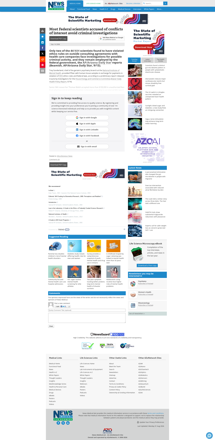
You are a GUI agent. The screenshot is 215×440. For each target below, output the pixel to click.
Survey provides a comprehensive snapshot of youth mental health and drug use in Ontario (96, 258)
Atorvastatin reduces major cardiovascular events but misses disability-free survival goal (155, 82)
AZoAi (140, 393)
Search (111, 369)
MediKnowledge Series (57, 384)
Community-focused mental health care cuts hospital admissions (57, 281)
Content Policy (114, 390)
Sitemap (112, 375)
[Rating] (42, 36)
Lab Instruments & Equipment (91, 369)
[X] (42, 53)
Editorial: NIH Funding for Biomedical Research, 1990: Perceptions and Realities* (75, 196)
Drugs (51, 393)
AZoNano (141, 366)
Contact (112, 381)
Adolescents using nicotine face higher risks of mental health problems (114, 282)
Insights (52, 381)
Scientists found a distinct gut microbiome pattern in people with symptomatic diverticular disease (155, 68)
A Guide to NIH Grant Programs (59, 220)
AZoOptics (142, 372)
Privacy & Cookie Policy (117, 387)
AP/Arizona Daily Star (97, 62)
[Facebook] (42, 48)
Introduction (52, 202)
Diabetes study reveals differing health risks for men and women (77, 256)
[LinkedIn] (42, 42)
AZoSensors (142, 378)
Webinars (83, 384)
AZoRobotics (143, 375)
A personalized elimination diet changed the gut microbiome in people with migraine (155, 175)
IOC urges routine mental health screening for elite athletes (74, 282)
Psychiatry (142, 281)
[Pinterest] (42, 65)
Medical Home (75, 3)
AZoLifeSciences (144, 390)
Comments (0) (54, 159)
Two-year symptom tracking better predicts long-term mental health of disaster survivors (96, 283)
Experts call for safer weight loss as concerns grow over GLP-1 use (155, 228)
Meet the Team (114, 366)
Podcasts (52, 401)
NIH (77, 50)
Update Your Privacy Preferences (151, 422)
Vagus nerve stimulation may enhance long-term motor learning (154, 121)
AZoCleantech (143, 369)
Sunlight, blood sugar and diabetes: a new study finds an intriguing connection (155, 108)
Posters (52, 398)
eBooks (51, 395)
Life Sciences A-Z (86, 372)
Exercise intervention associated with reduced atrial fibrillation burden (154, 187)
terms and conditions (156, 413)
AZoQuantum (143, 384)
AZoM (140, 363)
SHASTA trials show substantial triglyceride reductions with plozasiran (155, 214)
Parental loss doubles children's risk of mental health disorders (57, 256)
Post (51, 326)
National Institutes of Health (58, 214)
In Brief (51, 190)
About (111, 363)
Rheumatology (144, 303)
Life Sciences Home (93, 3)
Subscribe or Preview (146, 284)
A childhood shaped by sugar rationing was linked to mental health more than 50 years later (115, 258)
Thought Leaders (55, 378)
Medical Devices (55, 390)
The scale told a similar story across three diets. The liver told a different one (156, 201)
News (51, 369)
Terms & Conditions (116, 384)
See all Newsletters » (137, 313)
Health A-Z (53, 372)
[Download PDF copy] (42, 31)
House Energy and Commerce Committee (93, 79)
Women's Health (144, 292)
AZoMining (142, 381)
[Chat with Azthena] (209, 435)
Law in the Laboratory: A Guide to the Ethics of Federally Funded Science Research (76, 208)
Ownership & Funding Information (122, 393)
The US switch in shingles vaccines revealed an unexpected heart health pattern (154, 95)
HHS (61, 76)
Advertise (112, 378)
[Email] (42, 70)
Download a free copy (147, 265)
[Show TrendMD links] (124, 229)
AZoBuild (141, 387)
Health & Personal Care (57, 387)
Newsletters (113, 372)
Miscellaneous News (64, 156)
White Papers (54, 375)
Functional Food (55, 366)
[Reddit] (42, 59)
